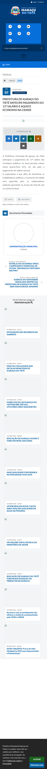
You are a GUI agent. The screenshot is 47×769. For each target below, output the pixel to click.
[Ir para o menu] (23, 40)
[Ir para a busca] (29, 40)
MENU (7, 64)
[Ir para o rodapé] (34, 40)
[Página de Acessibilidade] (10, 40)
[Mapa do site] (28, 33)
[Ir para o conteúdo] (17, 40)
